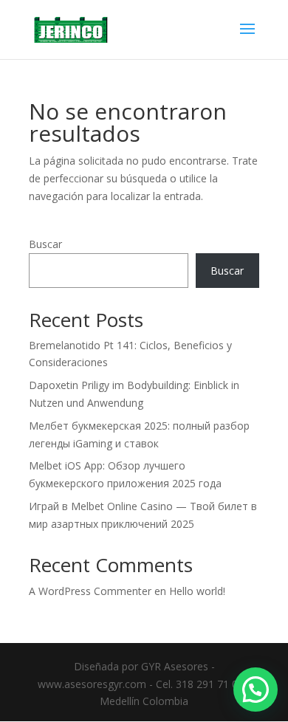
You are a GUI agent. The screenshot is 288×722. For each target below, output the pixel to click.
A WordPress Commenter (90, 591)
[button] (255, 689)
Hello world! (197, 591)
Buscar (45, 244)
